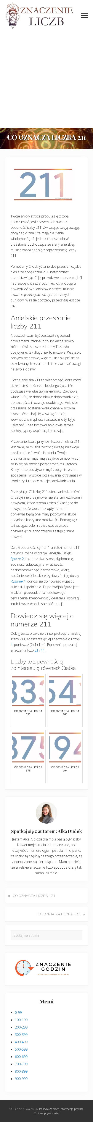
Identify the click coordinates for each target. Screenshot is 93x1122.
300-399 (21, 1034)
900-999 (21, 1078)
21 (36, 650)
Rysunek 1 (18, 581)
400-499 (21, 1042)
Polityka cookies (49, 1109)
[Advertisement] (46, 79)
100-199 (21, 1019)
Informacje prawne (72, 1109)
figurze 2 (17, 558)
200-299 (21, 1027)
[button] (84, 15)
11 (43, 650)
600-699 (21, 1056)
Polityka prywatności (46, 1113)
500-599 (21, 1049)
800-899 (21, 1071)
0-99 (18, 1012)
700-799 (21, 1064)
